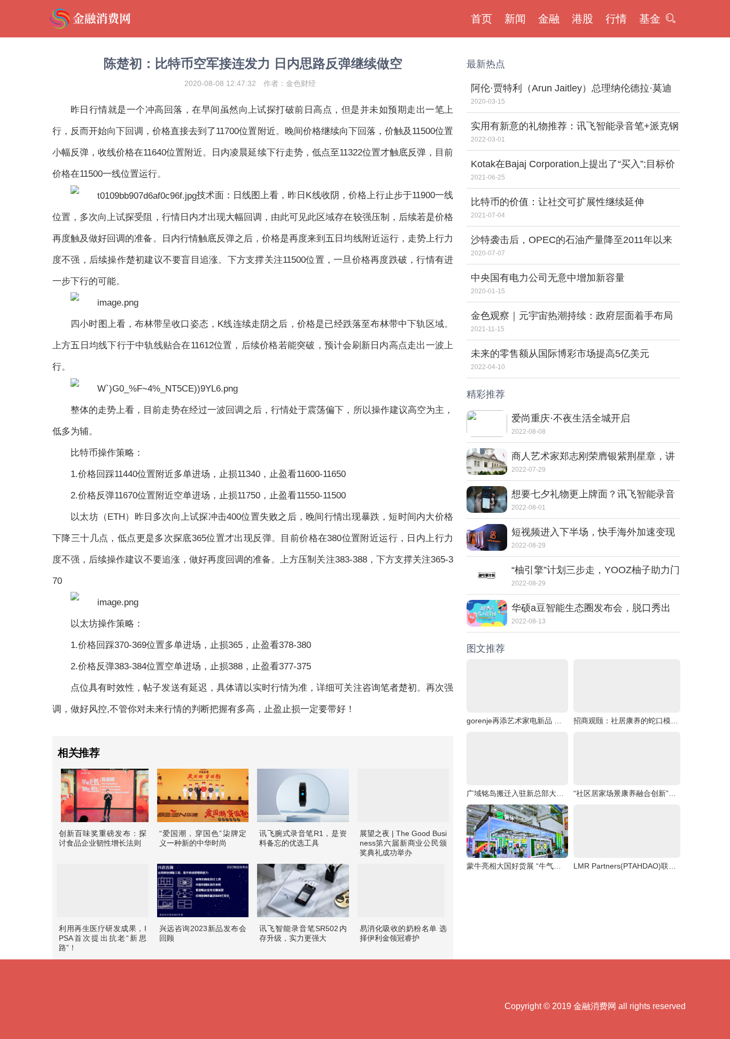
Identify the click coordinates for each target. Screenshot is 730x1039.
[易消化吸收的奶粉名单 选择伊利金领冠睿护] (401, 890)
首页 (481, 19)
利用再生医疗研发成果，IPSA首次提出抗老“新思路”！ (102, 938)
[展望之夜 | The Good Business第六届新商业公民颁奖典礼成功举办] (403, 795)
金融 (549, 19)
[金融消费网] (91, 19)
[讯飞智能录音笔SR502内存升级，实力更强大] (303, 890)
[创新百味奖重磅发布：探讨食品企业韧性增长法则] (105, 795)
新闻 (515, 19)
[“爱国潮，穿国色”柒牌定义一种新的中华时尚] (203, 795)
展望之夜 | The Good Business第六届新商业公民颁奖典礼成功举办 (403, 843)
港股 (582, 19)
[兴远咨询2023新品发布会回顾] (203, 890)
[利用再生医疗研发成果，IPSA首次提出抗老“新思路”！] (103, 890)
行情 (616, 19)
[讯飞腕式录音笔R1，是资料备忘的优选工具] (303, 795)
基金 (650, 19)
